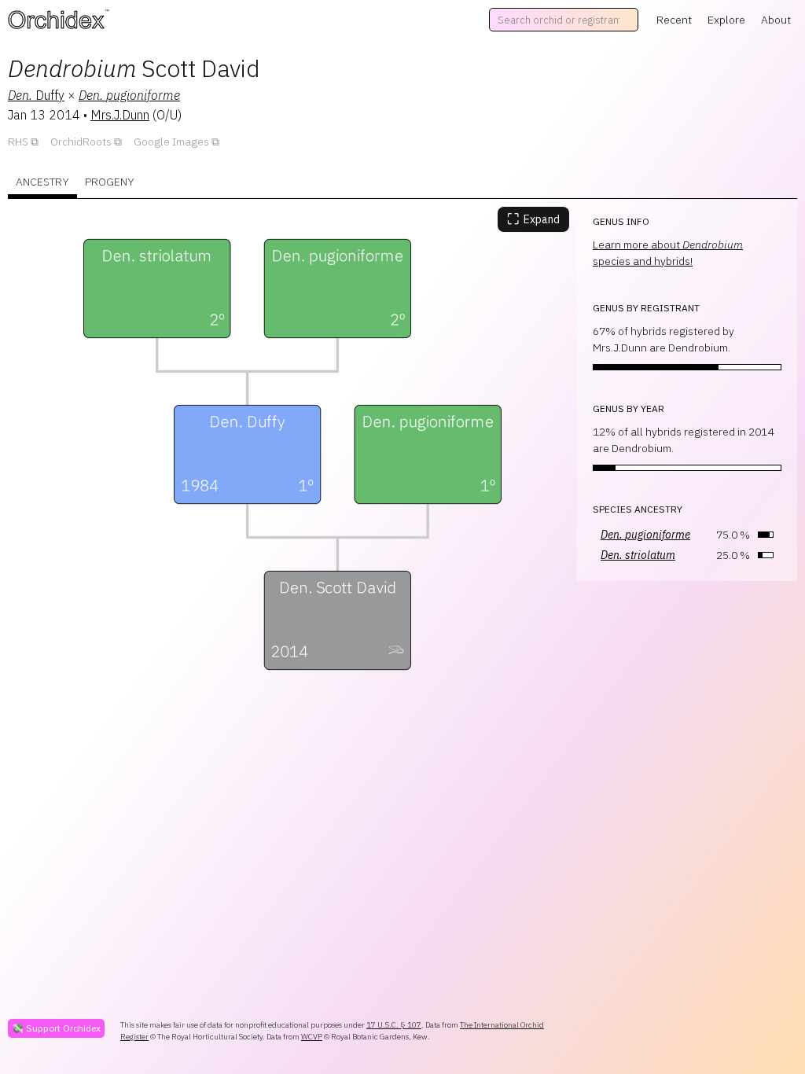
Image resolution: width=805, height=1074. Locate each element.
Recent (674, 20)
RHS (18, 141)
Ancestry (42, 182)
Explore (726, 20)
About (776, 20)
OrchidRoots (81, 141)
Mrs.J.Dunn (119, 115)
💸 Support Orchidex (56, 1028)
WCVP (311, 1037)
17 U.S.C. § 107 (393, 1025)
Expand (533, 219)
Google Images (171, 141)
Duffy (36, 95)
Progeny (109, 182)
